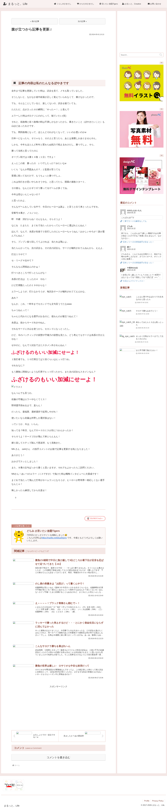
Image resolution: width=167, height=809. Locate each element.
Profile (146, 801)
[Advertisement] (58, 55)
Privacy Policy (157, 801)
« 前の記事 (34, 21)
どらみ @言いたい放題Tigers (43, 530)
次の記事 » (82, 21)
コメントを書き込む (58, 757)
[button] (160, 54)
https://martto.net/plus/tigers (54, 538)
